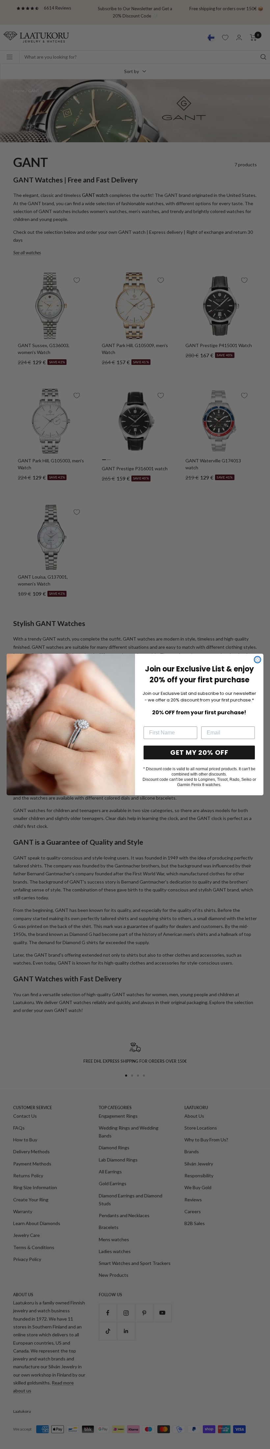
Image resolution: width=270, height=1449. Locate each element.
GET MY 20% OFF (199, 752)
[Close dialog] (257, 659)
